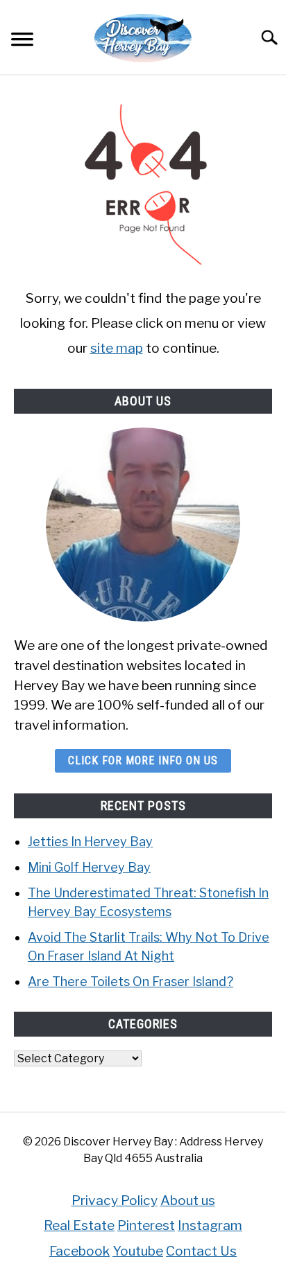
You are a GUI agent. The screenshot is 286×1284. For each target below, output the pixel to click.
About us (187, 1200)
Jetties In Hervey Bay (90, 841)
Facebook (79, 1250)
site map (116, 348)
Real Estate (79, 1225)
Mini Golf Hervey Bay (89, 867)
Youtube (137, 1250)
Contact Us (201, 1250)
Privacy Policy (115, 1200)
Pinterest (146, 1225)
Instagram (210, 1225)
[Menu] (22, 41)
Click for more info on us (143, 760)
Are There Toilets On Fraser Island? (130, 981)
